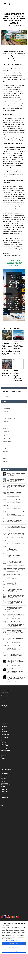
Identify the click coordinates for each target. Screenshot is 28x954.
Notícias (22, 26)
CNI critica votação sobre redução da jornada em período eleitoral (15, 596)
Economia (5, 428)
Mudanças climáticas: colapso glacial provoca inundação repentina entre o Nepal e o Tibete (15, 631)
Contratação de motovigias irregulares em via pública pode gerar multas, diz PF (15, 548)
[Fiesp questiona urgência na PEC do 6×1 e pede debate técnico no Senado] (4, 562)
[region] (14, 937)
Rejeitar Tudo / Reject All (14, 951)
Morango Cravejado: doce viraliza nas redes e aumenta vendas (15, 506)
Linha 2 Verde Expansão (9, 418)
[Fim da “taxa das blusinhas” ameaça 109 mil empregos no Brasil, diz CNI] (4, 589)
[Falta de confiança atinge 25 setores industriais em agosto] (4, 583)
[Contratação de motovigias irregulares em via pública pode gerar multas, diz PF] (4, 548)
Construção (14, 522)
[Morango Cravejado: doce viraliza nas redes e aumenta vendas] (4, 506)
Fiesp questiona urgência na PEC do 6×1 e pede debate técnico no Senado (16, 562)
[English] (4, 917)
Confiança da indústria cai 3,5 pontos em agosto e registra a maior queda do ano (16, 527)
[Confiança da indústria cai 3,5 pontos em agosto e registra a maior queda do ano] (4, 527)
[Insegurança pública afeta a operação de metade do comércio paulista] (4, 575)
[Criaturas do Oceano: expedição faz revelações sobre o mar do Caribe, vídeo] (4, 486)
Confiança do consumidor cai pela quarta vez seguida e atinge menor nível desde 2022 (16, 513)
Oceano (17, 496)
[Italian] (11, 917)
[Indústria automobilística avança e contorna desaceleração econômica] (4, 569)
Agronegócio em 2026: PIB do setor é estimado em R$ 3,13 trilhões (16, 500)
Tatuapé (5, 461)
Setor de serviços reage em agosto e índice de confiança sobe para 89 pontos (16, 535)
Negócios (5, 435)
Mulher (5, 458)
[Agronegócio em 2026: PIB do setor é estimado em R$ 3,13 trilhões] (4, 500)
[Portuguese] (15, 917)
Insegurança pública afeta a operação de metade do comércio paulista (15, 576)
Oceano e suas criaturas (20, 489)
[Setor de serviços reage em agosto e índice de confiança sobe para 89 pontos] (4, 534)
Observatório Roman (20, 681)
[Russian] (16, 917)
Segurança (5, 421)
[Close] (26, 922)
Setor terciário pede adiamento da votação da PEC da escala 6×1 (15, 480)
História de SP (6, 425)
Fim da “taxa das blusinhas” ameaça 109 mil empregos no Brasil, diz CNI (14, 589)
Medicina (5, 451)
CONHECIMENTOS (7, 441)
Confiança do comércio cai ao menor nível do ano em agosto (14, 602)
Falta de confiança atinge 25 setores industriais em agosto (16, 582)
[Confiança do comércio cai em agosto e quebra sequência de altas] (4, 541)
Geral (4, 448)
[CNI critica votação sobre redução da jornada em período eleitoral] (4, 596)
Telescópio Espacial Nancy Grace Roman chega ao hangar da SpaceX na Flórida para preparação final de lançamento (16, 678)
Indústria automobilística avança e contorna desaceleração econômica (16, 569)
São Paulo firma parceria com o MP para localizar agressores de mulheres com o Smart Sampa (16, 654)
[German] (7, 917)
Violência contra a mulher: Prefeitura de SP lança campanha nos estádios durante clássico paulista (15, 662)
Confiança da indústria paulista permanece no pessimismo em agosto (15, 555)
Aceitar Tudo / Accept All (14, 943)
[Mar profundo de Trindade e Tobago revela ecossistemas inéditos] (4, 493)
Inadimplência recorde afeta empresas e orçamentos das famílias (14, 608)
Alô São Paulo (15, 26)
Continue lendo (14, 316)
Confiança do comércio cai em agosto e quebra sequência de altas (16, 541)
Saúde (4, 455)
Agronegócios (6, 438)
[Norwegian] (13, 917)
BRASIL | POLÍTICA (7, 408)
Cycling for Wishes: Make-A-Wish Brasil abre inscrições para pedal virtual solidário (15, 616)
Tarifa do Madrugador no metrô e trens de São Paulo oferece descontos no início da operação (15, 670)
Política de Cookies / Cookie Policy (13, 940)
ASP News (5, 411)
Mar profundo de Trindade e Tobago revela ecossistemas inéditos (14, 494)
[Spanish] (18, 917)
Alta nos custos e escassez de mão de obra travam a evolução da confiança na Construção (15, 520)
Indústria (18, 530)
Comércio (14, 543)
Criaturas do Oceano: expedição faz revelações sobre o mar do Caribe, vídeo (16, 486)
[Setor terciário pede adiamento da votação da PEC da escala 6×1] (4, 480)
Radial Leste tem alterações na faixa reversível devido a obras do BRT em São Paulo (15, 647)
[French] (6, 917)
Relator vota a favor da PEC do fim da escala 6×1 (16, 474)
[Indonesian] (9, 917)
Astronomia (14, 642)
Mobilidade (6, 415)
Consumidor (14, 515)
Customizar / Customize (14, 947)
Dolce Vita (5, 465)
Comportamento (7, 445)
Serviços (21, 537)
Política (17, 475)
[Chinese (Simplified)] (2, 917)
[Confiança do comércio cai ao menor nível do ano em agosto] (4, 602)
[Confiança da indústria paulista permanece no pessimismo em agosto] (4, 555)
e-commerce (6, 431)
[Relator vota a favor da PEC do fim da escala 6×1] (4, 474)
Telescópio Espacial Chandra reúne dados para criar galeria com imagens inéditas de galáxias (16, 640)
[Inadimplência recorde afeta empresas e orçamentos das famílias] (4, 608)
